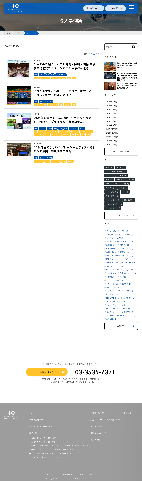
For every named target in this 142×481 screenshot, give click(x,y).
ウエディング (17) (112, 270)
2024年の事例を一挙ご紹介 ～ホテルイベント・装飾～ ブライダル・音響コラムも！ (62, 120)
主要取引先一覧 (97, 412)
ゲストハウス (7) (112, 294)
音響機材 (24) (111, 252)
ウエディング (73, 128)
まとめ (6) (122, 187)
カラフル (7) (128, 291)
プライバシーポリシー (88, 474)
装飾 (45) (119, 234)
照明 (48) (109, 234)
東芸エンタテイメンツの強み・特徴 (105, 419)
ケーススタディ (61, 75)
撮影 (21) (109, 259)
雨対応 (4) (122, 301)
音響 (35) (130, 179)
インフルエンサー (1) (114, 204)
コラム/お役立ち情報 (46, 101)
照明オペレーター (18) (114, 263)
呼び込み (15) (128, 270)
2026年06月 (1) (112, 109)
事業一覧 (33, 433)
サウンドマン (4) (125, 308)
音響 (47, 75)
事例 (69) (109, 167)
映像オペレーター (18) (114, 266)
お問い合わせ (95, 8)
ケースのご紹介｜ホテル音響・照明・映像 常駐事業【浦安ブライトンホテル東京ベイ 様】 (64, 66)
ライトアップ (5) (112, 192)
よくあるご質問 (97, 426)
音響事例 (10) (126, 284)
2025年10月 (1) (112, 133)
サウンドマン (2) (112, 196)
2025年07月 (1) (112, 144)
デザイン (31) (128, 242)
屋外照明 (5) (130, 298)
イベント (37, 105)
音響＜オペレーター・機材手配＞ (43, 438)
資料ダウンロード (98, 433)
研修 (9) (109, 287)
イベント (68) (111, 231)
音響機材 (67, 105)
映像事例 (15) (111, 273)
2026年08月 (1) (112, 101)
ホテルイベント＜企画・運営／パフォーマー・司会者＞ (52, 453)
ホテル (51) (121, 167)
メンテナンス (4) (112, 312)
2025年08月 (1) (112, 140)
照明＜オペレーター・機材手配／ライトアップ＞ (49, 441)
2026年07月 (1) (112, 105)
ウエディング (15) (112, 183)
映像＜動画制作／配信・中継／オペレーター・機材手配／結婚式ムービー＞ (59, 445)
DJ (35, 132)
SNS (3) (133, 315)
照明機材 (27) (125, 245)
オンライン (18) (122, 259)
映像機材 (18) (131, 263)
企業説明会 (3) (127, 312)
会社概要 (66, 474)
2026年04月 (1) (112, 113)
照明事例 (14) (111, 277)
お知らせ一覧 (129, 412)
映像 (52, 75)
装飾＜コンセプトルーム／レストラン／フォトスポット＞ (53, 449)
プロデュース (38, 134)
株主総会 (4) (110, 308)
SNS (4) (125, 192)
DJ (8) (118, 287)
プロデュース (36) (112, 242)
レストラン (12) (112, 284)
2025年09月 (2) (112, 136)
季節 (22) (109, 256)
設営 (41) (109, 238)
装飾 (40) (109, 179)
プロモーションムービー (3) (116, 315)
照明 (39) (120, 179)
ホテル (42, 75)
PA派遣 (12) (124, 277)
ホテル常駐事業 (36, 419)
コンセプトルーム (86, 132)
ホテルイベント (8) (113, 291)
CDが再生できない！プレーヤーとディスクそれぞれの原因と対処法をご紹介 (65, 149)
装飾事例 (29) (111, 245)
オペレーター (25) (126, 249)
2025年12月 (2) (112, 129)
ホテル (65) (124, 231)
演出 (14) (133, 273)
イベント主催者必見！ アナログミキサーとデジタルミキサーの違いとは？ (64, 93)
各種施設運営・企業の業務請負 (43, 426)
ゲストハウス (38, 161)
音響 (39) (119, 238)
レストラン (65, 134)
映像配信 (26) (111, 249)
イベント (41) (111, 175)
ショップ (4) (110, 301)
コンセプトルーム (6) (114, 298)
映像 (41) (123, 175)
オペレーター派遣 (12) (114, 280)
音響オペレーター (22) (124, 256)
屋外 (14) (123, 273)
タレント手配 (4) (112, 305)
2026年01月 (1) (112, 125)
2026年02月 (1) (112, 121)
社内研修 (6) (110, 187)
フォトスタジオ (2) (113, 200)
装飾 (55, 128)
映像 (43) (129, 234)
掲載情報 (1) (128, 200)
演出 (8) (126, 183)
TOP (31, 412)
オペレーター (38, 78)
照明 (35, 75)
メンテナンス (56, 78)
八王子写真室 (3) (112, 319)
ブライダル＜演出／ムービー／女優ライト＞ (48, 457)
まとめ (82, 128)
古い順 (96, 53)
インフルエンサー (51, 132)
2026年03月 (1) (112, 117)
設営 (74, 105)
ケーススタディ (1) (113, 208)
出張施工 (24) (125, 252)
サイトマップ (50, 474)
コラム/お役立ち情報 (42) (115, 171)
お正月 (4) (126, 305)
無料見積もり (117, 8)
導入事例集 (95, 439)
